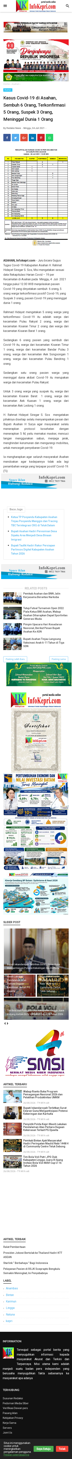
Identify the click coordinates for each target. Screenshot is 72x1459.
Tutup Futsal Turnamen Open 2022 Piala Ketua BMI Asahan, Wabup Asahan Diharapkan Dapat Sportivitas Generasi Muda (45, 614)
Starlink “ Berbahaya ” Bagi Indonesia (25, 1263)
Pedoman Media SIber (16, 1403)
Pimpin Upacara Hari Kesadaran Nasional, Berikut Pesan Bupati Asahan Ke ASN (42, 628)
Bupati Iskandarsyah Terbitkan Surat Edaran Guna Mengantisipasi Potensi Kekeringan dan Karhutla (45, 1110)
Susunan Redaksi (13, 1398)
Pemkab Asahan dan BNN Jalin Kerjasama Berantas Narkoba (41, 595)
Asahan (7, 90)
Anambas (12, 1288)
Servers (7, 1427)
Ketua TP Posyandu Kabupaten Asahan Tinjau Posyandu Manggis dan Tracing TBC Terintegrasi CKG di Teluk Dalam (34, 521)
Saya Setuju (44, 1448)
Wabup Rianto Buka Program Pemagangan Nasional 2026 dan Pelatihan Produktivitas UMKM (43, 1094)
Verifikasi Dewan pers (15, 1408)
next (7, 1023)
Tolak (62, 1448)
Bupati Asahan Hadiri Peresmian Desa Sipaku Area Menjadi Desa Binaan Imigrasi (34, 535)
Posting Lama (59, 659)
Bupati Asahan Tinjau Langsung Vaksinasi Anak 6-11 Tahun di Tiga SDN (43, 642)
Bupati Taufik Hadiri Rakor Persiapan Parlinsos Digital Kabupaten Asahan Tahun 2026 (33, 549)
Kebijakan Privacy (13, 1417)
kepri (9, 1321)
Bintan (10, 1295)
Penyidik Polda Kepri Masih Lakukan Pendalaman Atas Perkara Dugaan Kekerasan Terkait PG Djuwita (45, 1127)
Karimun (11, 1301)
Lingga (10, 1308)
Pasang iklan (10, 1413)
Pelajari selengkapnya (16, 1454)
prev (4, 1023)
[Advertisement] (36, 1204)
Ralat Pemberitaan (14, 1246)
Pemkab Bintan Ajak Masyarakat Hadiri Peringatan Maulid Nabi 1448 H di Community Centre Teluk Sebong (45, 1143)
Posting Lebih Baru (15, 659)
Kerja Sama (9, 1422)
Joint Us (7, 1432)
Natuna (10, 1314)
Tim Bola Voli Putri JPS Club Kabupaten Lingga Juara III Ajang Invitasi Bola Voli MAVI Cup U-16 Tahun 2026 (43, 1161)
